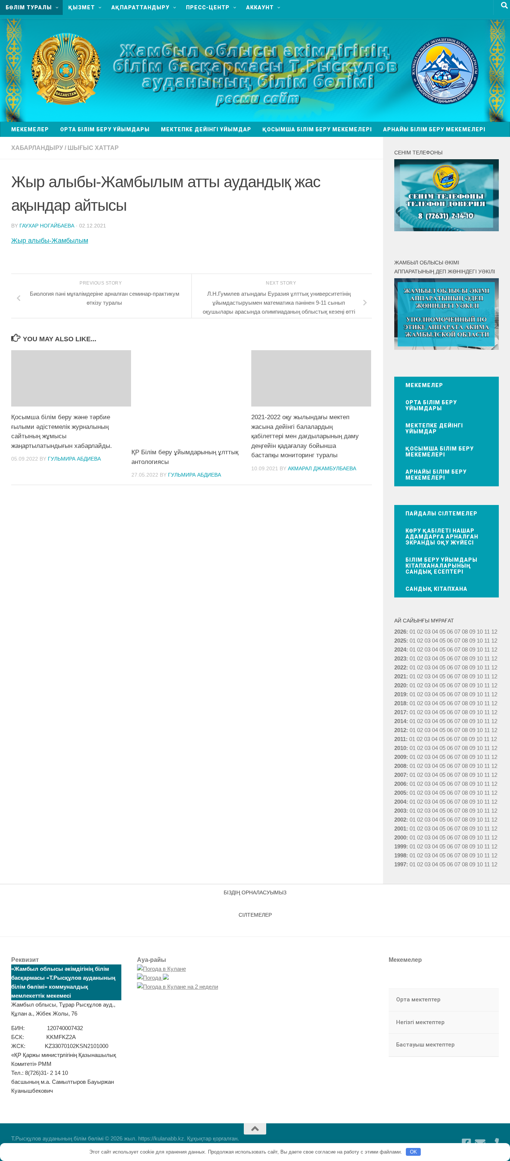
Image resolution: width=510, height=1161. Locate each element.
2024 (400, 649)
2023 (400, 658)
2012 (400, 730)
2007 (400, 775)
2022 (400, 667)
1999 (400, 846)
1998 (400, 855)
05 (442, 631)
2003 (400, 810)
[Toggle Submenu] (486, 1000)
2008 (400, 766)
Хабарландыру (37, 148)
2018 (400, 703)
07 (457, 631)
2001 (400, 828)
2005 (400, 793)
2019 (400, 694)
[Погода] (153, 978)
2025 (400, 640)
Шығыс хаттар (93, 148)
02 (420, 631)
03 (427, 631)
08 (465, 631)
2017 (400, 712)
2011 (400, 739)
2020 (400, 685)
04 (435, 631)
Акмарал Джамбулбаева (322, 468)
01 (413, 631)
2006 (400, 784)
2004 (400, 801)
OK (413, 1152)
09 (472, 640)
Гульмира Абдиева (74, 459)
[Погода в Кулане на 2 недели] (177, 986)
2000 (400, 837)
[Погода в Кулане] (161, 969)
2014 (400, 721)
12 (494, 640)
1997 (400, 864)
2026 (400, 631)
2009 (400, 757)
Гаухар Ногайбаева (46, 226)
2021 (400, 676)
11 (487, 640)
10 (480, 640)
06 (450, 631)
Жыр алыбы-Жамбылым (49, 240)
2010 (400, 748)
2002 (400, 819)
